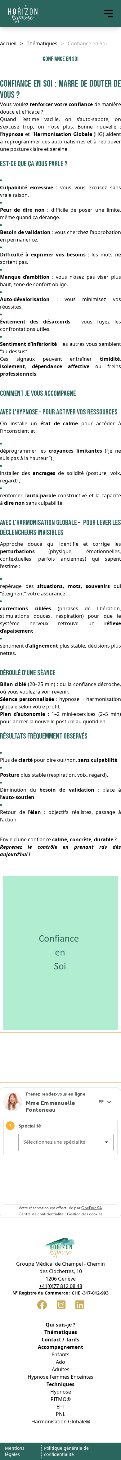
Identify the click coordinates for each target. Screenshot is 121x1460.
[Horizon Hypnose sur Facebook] (42, 1304)
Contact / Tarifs (60, 1339)
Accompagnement (60, 1347)
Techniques (60, 1384)
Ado (60, 1361)
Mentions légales (15, 1451)
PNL (60, 1414)
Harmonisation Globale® (60, 1421)
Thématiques (42, 43)
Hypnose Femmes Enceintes (60, 1376)
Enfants (60, 1354)
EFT (60, 1406)
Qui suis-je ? (60, 1324)
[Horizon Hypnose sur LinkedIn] (79, 1304)
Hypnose (60, 1391)
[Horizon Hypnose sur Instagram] (61, 1304)
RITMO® (61, 1399)
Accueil (8, 43)
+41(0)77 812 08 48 (60, 1286)
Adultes (60, 1369)
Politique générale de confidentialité (66, 1451)
